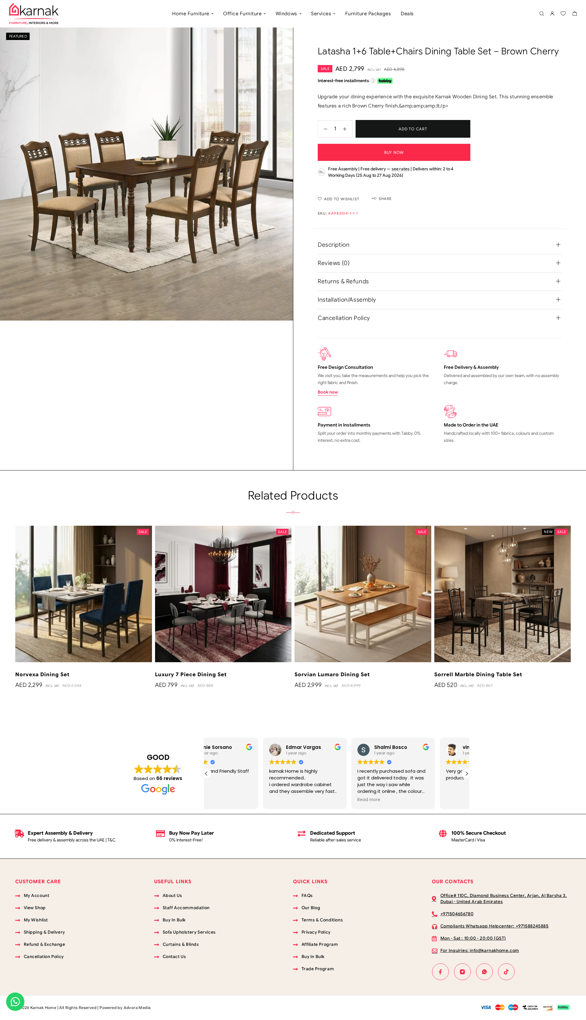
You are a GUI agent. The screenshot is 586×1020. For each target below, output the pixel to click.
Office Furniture (242, 14)
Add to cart (413, 129)
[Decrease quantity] (322, 129)
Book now (328, 392)
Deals (407, 14)
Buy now (394, 152)
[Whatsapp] (484, 972)
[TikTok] (506, 972)
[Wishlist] (563, 14)
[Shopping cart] (574, 14)
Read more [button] (312, 800)
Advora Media (137, 1007)
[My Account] (552, 13)
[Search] (541, 13)
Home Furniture (190, 14)
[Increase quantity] (347, 129)
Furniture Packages (368, 14)
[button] (466, 773)
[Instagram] (462, 972)
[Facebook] (440, 972)
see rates (401, 169)
